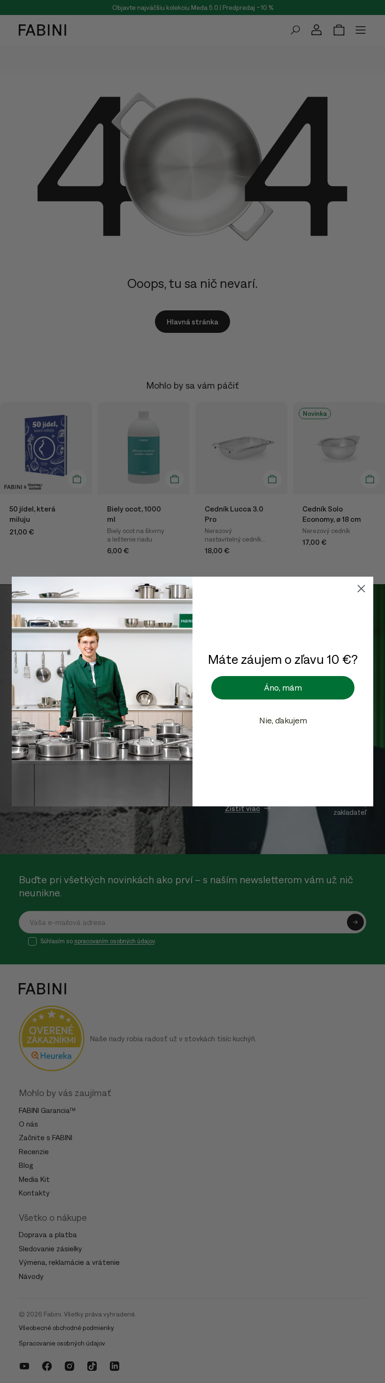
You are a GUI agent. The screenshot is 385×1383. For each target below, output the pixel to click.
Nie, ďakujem (283, 720)
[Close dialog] (361, 588)
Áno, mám (283, 687)
